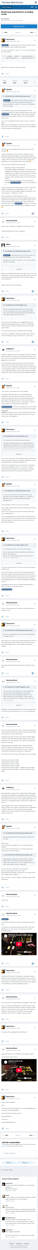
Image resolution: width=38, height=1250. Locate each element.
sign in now (5, 1146)
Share (9, 1162)
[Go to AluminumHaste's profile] (3, 221)
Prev (5, 32)
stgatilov (22, 436)
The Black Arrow (10, 1217)
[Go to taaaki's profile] (3, 1196)
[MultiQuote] (2, 73)
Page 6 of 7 (19, 32)
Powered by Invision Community (19, 1247)
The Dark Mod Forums (12, 2)
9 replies (12, 1237)
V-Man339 (6, 19)
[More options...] (35, 40)
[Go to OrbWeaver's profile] (3, 350)
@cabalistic (5, 114)
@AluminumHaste (15, 182)
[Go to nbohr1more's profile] (3, 40)
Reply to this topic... (10, 1153)
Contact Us (19, 1243)
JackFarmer (9, 1183)
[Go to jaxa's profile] (3, 1206)
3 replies (12, 1213)
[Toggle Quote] (4, 96)
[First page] (2, 32)
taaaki (7, 1195)
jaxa (6, 1205)
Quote (7, 73)
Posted (13, 41)
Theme (11, 1243)
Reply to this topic (19, 26)
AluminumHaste (25, 630)
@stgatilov (5, 45)
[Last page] (35, 32)
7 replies (12, 1225)
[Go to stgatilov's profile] (3, 90)
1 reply (12, 1201)
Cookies (26, 1243)
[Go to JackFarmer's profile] (3, 1184)
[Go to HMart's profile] (3, 245)
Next (32, 32)
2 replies (13, 1190)
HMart (8, 244)
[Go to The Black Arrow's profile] (3, 1218)
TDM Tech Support (17, 20)
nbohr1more (23, 96)
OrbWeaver (23, 687)
